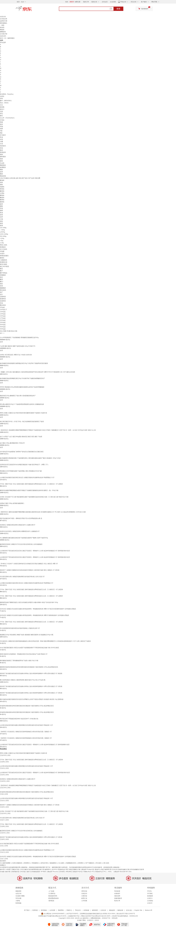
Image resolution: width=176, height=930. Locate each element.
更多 (1, 124)
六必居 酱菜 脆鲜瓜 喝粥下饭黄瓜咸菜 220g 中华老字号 (17, 346)
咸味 (1, 184)
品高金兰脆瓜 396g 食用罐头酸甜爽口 (12, 503)
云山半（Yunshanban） (7, 118)
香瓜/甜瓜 (3, 290)
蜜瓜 (1, 268)
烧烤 (1, 210)
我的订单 (86, 2)
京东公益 (129, 910)
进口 (1, 294)
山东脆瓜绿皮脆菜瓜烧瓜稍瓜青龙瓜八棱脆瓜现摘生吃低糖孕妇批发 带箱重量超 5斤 (26, 583)
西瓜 (1, 277)
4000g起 (3, 329)
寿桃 (1, 122)
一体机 (2, 25)
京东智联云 (62, 871)
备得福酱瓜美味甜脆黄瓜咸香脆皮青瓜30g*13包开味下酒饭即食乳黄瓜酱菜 (24, 363)
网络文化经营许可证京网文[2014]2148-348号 (95, 916)
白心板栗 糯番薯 (5, 863)
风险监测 (112, 910)
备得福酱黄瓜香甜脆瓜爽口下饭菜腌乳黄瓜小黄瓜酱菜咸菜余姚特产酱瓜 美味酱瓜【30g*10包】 (30, 458)
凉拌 (1, 217)
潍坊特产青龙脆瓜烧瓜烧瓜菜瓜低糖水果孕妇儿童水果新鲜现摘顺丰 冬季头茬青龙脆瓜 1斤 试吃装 (31, 693)
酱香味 (2, 200)
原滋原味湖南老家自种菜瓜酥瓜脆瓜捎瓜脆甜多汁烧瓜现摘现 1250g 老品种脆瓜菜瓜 (27, 712)
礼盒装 (2, 163)
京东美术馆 (3, 34)
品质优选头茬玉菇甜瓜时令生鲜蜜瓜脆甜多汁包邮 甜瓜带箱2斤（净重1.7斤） (24, 464)
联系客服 (18, 903)
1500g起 (3, 316)
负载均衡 (7, 871)
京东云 (97, 920)
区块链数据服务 (35, 871)
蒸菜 (1, 223)
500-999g (3, 236)
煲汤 (1, 212)
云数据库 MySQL (77, 871)
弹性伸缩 (69, 871)
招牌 (1, 128)
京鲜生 (2, 96)
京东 (32, 9)
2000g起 (3, 320)
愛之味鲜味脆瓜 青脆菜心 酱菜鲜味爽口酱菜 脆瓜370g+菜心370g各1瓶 (22, 680)
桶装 (1, 169)
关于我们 (27, 910)
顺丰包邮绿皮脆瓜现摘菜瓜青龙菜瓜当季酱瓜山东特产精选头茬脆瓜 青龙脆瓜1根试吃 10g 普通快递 (31, 699)
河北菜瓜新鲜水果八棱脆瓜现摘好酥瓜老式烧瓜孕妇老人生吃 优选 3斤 (22, 576)
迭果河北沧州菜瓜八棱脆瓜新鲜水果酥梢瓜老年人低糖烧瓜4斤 (20, 531)
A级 (1, 131)
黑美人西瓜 (3, 245)
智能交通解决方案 (74, 869)
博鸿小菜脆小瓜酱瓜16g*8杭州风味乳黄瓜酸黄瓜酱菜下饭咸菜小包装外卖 (23, 413)
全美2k (2, 253)
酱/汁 (1, 281)
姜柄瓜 (2, 258)
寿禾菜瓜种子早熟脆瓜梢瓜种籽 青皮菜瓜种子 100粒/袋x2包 (19, 719)
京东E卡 (150, 898)
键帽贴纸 (3, 32)
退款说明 (117, 896)
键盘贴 (2, 29)
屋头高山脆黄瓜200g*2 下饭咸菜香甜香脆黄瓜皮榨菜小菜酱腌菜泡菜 (22, 404)
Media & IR (148, 910)
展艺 (1, 116)
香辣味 (2, 189)
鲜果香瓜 (27, 863)
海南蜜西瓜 (53, 863)
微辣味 (2, 202)
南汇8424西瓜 (4, 266)
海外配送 (51, 901)
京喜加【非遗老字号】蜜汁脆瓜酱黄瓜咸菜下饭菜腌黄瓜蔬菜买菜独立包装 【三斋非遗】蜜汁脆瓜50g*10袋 (34, 497)
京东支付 (90, 920)
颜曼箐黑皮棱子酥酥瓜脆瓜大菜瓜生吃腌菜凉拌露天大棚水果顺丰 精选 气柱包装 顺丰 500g (29, 602)
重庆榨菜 (3, 305)
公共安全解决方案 (25, 869)
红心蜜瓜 (61, 863)
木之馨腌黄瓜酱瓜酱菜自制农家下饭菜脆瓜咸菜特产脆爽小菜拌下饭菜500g (24, 538)
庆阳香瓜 (81, 863)
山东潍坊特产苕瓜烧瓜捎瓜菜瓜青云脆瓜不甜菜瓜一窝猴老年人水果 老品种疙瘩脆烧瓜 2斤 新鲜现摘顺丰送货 (34, 744)
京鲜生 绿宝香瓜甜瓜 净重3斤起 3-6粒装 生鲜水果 (16, 355)
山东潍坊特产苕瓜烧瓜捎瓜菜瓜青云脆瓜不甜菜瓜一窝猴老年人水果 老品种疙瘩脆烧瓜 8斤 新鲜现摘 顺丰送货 (35, 551)
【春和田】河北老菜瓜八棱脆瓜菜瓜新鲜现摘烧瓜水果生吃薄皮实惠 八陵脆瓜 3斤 (26, 738)
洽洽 (1, 105)
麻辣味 (2, 195)
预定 (102, 869)
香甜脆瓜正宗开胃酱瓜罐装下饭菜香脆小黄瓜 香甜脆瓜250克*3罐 (21, 471)
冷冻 (1, 144)
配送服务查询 (52, 896)
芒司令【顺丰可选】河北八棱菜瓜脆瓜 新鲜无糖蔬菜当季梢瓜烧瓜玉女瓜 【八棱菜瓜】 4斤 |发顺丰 (31, 484)
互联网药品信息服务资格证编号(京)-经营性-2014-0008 (97, 913)
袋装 (1, 154)
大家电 (18, 901)
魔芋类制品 (3, 273)
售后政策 (117, 891)
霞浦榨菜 (3, 299)
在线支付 (84, 893)
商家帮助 (61, 910)
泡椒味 (2, 187)
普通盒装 (3, 152)
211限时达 (51, 893)
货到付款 (84, 891)
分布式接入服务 (25, 871)
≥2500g (2, 232)
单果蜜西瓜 (35, 863)
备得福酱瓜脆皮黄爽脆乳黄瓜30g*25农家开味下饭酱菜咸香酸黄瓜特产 (22, 378)
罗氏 (1, 113)
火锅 (1, 219)
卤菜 (1, 204)
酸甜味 (2, 197)
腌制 (1, 206)
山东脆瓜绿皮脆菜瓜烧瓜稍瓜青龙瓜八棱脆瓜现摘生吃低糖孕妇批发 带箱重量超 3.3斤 (27, 477)
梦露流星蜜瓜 (4, 256)
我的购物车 (144, 9)
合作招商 (52, 910)
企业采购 (113, 2)
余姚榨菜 (3, 301)
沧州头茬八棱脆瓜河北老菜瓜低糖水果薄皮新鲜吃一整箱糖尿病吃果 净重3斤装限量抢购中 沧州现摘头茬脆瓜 (34, 615)
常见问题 (18, 898)
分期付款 (84, 896)
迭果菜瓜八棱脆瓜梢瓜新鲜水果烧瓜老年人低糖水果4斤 (17, 525)
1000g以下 (3, 309)
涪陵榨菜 (3, 296)
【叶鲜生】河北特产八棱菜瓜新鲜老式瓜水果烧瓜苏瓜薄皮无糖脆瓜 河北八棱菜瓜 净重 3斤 (29, 563)
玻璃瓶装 (3, 167)
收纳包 (2, 27)
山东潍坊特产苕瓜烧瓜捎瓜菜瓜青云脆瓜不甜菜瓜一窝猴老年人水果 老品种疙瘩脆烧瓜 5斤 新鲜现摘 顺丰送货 (35, 557)
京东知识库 (3, 19)
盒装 (1, 172)
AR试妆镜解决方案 (136, 869)
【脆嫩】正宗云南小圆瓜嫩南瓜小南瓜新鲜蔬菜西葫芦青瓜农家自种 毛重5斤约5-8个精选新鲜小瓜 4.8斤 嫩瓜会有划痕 (37, 372)
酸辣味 (2, 191)
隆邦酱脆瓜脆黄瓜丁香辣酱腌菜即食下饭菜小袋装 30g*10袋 (19, 660)
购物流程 (18, 891)
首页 (1, 38)
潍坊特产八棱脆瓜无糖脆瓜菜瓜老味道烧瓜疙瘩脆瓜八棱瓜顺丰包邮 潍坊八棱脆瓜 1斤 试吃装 (29, 570)
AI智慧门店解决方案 (12, 869)
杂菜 (1, 286)
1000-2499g (4, 234)
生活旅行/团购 (20, 896)
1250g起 (3, 314)
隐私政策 (120, 910)
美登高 (2, 107)
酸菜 (1, 279)
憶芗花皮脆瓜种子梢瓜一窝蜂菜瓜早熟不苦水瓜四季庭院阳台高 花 (21, 518)
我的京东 (94, 2)
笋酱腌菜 (3, 275)
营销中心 (69, 910)
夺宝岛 (149, 891)
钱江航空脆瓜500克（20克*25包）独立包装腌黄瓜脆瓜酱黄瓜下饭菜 (22, 421)
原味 (1, 182)
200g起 (2, 307)
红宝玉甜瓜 (3, 249)
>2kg (1, 240)
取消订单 (117, 901)
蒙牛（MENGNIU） (6, 100)
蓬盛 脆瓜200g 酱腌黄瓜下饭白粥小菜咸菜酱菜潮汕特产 (18, 396)
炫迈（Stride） (5, 103)
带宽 (67, 869)
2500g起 (3, 322)
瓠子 (1, 271)
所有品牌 (3, 42)
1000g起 (3, 312)
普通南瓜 (3, 247)
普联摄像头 (3, 23)
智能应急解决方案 (124, 869)
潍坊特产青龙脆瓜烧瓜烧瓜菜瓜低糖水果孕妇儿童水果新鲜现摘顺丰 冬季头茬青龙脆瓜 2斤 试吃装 (31, 686)
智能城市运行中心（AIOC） (104, 871)
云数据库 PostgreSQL (88, 869)
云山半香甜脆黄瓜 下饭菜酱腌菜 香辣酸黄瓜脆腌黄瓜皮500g (19, 337)
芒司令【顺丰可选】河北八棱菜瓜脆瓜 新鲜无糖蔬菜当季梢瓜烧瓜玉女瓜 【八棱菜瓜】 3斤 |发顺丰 (31, 596)
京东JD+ (150, 903)
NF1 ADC (129, 871)
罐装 (1, 161)
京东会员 (105, 2)
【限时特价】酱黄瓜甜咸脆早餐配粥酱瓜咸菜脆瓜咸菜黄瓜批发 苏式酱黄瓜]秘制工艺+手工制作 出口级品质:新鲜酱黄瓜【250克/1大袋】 (43, 512)
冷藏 (1, 141)
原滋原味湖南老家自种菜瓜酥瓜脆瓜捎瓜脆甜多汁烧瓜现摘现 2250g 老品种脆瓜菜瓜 (27, 706)
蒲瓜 (1, 284)
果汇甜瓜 (106, 863)
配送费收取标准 (53, 898)
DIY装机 (150, 893)
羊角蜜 (2, 251)
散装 (1, 150)
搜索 (118, 9)
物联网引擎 (108, 869)
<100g (2, 238)
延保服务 (150, 896)
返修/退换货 (118, 898)
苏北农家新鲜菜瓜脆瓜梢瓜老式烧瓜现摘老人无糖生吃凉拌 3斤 (20, 628)
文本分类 (115, 869)
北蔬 (1, 111)
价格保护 (117, 893)
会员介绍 (18, 893)
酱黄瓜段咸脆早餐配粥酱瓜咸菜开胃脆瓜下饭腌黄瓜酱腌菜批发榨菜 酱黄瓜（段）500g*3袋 (29, 490)
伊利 (1, 98)
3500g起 (3, 327)
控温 (1, 139)
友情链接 (86, 910)
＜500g (2, 230)
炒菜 (1, 215)
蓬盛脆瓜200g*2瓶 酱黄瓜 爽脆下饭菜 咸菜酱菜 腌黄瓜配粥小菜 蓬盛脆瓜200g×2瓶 (26, 635)
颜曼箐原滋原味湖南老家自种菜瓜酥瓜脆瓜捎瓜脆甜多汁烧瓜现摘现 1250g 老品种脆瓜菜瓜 (29, 667)
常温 (1, 137)
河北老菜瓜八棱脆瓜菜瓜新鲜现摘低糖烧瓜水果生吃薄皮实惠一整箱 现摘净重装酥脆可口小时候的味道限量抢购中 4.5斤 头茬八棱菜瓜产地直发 (45, 641)
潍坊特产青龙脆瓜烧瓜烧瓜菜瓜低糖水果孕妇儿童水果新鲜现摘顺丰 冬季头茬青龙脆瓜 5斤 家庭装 (31, 673)
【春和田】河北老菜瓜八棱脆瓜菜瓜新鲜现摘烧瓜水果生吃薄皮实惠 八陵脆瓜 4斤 (26, 731)
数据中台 (98, 869)
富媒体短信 (61, 869)
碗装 (1, 174)
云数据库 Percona (52, 871)
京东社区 (103, 910)
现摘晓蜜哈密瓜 (71, 863)
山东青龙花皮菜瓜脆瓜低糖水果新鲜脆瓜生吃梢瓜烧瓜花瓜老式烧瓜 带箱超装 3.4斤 (26, 725)
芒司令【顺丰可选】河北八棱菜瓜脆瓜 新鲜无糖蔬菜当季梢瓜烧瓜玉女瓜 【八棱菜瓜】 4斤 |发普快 (31, 589)
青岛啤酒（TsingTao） (7, 94)
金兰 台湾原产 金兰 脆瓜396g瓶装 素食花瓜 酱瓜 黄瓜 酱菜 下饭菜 (21, 436)
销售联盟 (95, 910)
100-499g (3, 228)
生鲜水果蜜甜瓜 (17, 863)
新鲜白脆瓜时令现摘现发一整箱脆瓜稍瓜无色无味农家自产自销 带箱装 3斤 (24, 654)
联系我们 (35, 910)
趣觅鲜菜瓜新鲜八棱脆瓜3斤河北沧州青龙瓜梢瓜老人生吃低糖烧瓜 (21, 544)
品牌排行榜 (3, 21)
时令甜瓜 (99, 863)
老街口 (2, 109)
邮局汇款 (84, 898)
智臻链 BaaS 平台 (89, 871)
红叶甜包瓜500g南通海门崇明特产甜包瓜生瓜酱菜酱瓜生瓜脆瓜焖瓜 (22, 451)
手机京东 (123, 2)
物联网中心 (48, 869)
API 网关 (43, 871)
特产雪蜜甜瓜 (89, 863)
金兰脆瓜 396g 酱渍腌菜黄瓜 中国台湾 (12, 443)
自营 (1, 342)
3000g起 (3, 324)
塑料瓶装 (3, 156)
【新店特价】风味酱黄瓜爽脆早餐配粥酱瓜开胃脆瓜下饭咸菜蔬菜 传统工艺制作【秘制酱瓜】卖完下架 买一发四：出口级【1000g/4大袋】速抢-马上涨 (48, 430)
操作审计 (3, 869)
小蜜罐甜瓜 (3, 260)
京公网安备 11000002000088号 (54, 913)
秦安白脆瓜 (3, 264)
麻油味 (2, 180)
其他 (1, 148)
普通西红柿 (3, 262)
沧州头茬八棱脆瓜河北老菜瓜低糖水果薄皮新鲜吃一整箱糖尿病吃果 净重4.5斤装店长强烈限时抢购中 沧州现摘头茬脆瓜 (38, 609)
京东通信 (150, 901)
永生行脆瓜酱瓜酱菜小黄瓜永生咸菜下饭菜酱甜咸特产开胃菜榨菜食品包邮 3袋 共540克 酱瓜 (29, 647)
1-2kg (2, 243)
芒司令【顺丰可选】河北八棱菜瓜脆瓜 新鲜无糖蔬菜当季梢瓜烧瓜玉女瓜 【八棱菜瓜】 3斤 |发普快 (31, 622)
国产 (1, 292)
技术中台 (55, 869)
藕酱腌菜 (3, 288)
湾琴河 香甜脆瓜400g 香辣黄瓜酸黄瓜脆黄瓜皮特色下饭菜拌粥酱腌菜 (22, 387)
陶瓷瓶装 (3, 165)
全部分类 (3, 16)
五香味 (2, 193)
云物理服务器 (15, 871)
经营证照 (114, 918)
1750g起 (3, 318)
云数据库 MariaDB (119, 871)
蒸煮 (1, 225)
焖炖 (1, 221)
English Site (138, 910)
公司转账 (84, 901)
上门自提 (51, 891)
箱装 (1, 159)
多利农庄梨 (44, 863)
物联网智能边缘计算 (37, 869)
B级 (1, 133)
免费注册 (77, 2)
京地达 (2, 120)
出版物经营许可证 (73, 916)
